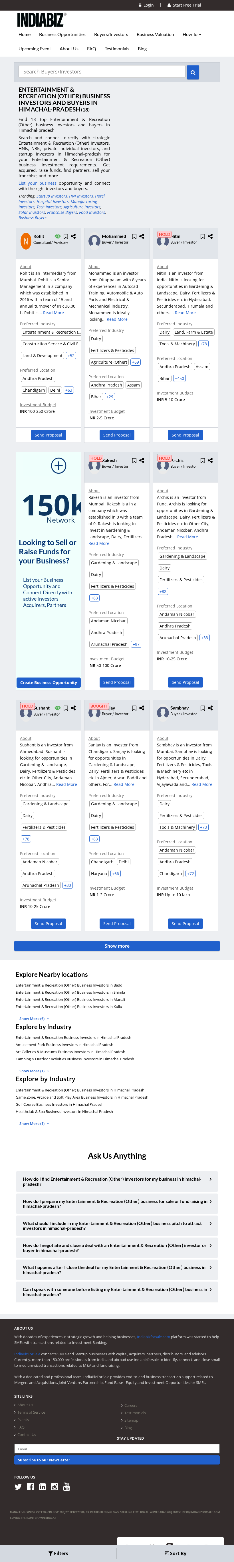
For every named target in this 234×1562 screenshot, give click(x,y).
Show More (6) (32, 1018)
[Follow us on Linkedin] (44, 1486)
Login (147, 5)
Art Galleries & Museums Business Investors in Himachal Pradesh (70, 1051)
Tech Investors (49, 207)
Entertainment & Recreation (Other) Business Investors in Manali (70, 999)
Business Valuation (155, 34)
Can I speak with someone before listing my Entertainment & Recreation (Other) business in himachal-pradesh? (115, 1291)
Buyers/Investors (111, 34)
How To (190, 34)
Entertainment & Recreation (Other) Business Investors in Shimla (70, 992)
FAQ (91, 48)
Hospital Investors (53, 201)
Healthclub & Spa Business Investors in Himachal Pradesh (64, 1111)
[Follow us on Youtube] (68, 1486)
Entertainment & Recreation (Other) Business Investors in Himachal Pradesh (80, 1090)
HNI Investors (81, 196)
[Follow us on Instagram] (56, 1486)
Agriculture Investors (82, 207)
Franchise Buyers (62, 212)
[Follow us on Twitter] (20, 1486)
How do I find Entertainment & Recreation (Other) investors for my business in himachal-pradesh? (112, 1181)
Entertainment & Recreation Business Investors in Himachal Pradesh (73, 1037)
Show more (117, 946)
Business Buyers (33, 217)
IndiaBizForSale (27, 1353)
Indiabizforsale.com (153, 1336)
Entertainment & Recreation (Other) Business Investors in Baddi (69, 985)
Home (25, 34)
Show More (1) (32, 1070)
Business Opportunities (62, 34)
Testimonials (117, 48)
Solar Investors (32, 212)
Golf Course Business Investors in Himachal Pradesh (60, 1104)
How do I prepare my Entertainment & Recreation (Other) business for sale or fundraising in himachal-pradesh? (115, 1203)
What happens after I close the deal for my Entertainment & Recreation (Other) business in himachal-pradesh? (114, 1269)
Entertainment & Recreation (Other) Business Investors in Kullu (69, 1006)
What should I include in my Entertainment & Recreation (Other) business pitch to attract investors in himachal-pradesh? (112, 1225)
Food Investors (92, 212)
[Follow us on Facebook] (32, 1486)
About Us (69, 48)
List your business (39, 183)
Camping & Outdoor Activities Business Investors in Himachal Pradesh (75, 1058)
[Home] (42, 24)
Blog (142, 48)
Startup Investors (52, 196)
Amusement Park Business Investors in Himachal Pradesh (64, 1044)
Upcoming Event (35, 48)
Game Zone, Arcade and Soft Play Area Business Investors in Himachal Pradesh (82, 1097)
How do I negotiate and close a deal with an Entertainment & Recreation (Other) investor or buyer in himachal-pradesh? (115, 1247)
